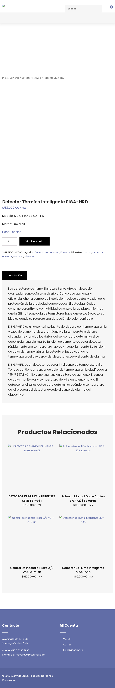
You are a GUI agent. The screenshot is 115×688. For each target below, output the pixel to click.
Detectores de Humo (47, 252)
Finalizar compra (73, 650)
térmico (29, 256)
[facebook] (90, 676)
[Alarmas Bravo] (3, 6)
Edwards (14, 77)
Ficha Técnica (12, 232)
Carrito (67, 644)
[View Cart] (109, 8)
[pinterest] (112, 676)
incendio (18, 256)
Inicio (5, 77)
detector (98, 252)
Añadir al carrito (34, 241)
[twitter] (95, 676)
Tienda (67, 639)
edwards (7, 256)
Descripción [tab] (14, 275)
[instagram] (101, 676)
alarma (87, 252)
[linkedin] (106, 676)
